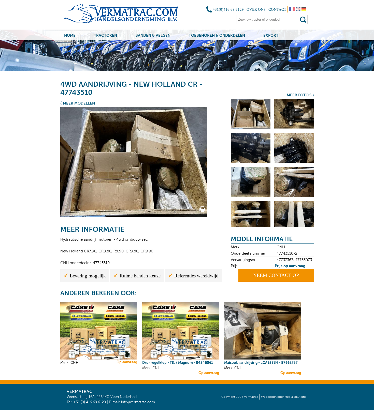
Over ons (256, 9)
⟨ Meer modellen (77, 103)
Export (270, 35)
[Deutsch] (303, 9)
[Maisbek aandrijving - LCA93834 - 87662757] (262, 358)
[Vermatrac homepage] (127, 15)
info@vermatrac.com (138, 402)
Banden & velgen (152, 35)
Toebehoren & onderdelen (217, 35)
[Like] (212, 211)
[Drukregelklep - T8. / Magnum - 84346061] (180, 358)
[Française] (292, 9)
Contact (277, 9)
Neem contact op (276, 275)
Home (70, 35)
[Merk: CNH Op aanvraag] (98, 358)
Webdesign (269, 397)
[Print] (202, 211)
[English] (298, 9)
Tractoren (105, 35)
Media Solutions (295, 397)
